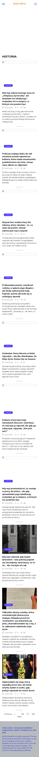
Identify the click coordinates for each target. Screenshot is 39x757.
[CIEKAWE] (19, 88)
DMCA (16, 730)
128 (33, 714)
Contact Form (26, 730)
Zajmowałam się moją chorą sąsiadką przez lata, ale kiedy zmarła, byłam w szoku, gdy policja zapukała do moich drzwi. (18, 686)
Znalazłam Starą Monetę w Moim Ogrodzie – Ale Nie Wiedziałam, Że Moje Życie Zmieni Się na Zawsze (19, 356)
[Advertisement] (19, 33)
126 (22, 714)
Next (19, 717)
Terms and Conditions (23, 728)
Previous (8, 714)
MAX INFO (19, 3)
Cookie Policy (7, 730)
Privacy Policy (7, 728)
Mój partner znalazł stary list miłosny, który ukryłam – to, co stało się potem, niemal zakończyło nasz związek (17, 226)
